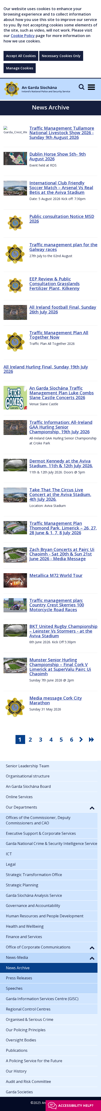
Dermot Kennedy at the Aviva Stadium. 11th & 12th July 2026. (61, 463)
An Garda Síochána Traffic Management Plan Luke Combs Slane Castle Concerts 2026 (61, 392)
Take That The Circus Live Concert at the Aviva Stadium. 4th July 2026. (60, 494)
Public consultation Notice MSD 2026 (61, 218)
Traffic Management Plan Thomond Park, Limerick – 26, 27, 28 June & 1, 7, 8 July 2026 (63, 527)
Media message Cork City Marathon (55, 700)
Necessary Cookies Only (61, 56)
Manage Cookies (19, 68)
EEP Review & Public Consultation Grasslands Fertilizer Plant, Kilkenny (54, 283)
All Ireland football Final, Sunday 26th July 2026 (62, 309)
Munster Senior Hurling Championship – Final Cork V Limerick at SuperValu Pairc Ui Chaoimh (60, 667)
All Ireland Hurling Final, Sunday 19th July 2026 (46, 369)
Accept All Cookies (21, 56)
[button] (92, 807)
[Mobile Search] (81, 87)
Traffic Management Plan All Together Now (58, 335)
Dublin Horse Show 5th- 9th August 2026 (57, 156)
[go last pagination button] (92, 739)
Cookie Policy (23, 35)
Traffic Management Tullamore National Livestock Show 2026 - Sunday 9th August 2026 (61, 132)
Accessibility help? (75, 1105)
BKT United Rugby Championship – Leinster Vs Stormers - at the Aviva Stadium (63, 631)
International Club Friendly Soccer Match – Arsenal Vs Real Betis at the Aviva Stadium (61, 187)
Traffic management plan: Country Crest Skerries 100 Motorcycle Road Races (56, 605)
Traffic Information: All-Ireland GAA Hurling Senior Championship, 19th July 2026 (60, 426)
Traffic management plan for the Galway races (63, 247)
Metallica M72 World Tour (55, 575)
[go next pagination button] (82, 739)
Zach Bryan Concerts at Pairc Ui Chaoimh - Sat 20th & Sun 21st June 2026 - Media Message (61, 554)
